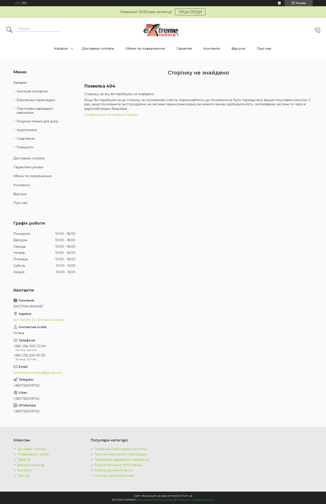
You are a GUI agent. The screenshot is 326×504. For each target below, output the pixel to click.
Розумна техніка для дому (37, 121)
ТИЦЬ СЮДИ (190, 12)
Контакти (211, 48)
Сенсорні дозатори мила (114, 476)
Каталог (61, 48)
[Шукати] (9, 30)
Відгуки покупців (30, 465)
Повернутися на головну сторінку (111, 115)
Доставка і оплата (98, 48)
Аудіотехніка (27, 130)
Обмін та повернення (145, 48)
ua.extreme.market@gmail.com (38, 373)
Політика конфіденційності (195, 499)
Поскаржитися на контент (156, 499)
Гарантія (184, 48)
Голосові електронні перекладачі (120, 454)
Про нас (264, 48)
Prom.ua (186, 495)
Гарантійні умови (28, 167)
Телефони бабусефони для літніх (120, 449)
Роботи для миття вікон (113, 470)
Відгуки (238, 48)
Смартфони (26, 139)
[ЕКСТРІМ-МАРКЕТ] (161, 30)
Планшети (25, 147)
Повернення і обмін (33, 454)
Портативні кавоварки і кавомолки (35, 111)
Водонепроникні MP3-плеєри (118, 465)
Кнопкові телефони (32, 91)
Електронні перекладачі (36, 100)
